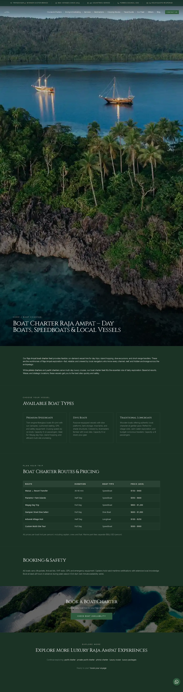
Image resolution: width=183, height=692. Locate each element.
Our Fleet (140, 12)
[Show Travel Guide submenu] (135, 12)
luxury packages (129, 660)
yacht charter (70, 660)
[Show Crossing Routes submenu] (122, 12)
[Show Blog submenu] (162, 12)
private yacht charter (86, 660)
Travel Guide (129, 12)
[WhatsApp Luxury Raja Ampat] (176, 682)
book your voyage (98, 668)
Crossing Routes (114, 12)
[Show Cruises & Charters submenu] (63, 12)
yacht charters (52, 370)
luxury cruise (115, 660)
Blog (158, 12)
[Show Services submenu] (92, 12)
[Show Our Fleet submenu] (146, 12)
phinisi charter (102, 660)
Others (150, 12)
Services (87, 12)
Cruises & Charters (54, 12)
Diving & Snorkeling (73, 12)
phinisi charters (35, 370)
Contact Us (172, 12)
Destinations (99, 12)
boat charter (42, 358)
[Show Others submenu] (155, 12)
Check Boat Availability (91, 616)
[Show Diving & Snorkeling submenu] (82, 12)
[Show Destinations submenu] (106, 12)
